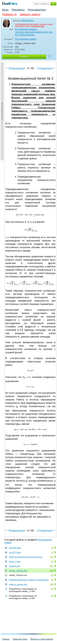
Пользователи (37, 9)
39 (52, 575)
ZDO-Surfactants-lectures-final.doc (25, 557)
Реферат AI (9, 14)
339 (51, 570)
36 (52, 596)
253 (51, 566)
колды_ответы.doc (18, 570)
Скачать (24, 56)
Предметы (18, 9)
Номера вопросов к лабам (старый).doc (29, 579)
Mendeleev (28, 20)
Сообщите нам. (37, 26)
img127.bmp (15, 552)
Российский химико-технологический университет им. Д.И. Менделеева (34, 32)
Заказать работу (30, 14)
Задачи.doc (14, 566)
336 (51, 584)
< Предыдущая (15, 68)
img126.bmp (15, 548)
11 (52, 552)
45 (52, 561)
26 (52, 579)
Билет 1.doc (15, 561)
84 (52, 589)
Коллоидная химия (25, 39)
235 (51, 557)
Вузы (5, 9)
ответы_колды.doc (18, 584)
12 (52, 548)
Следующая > (46, 68)
